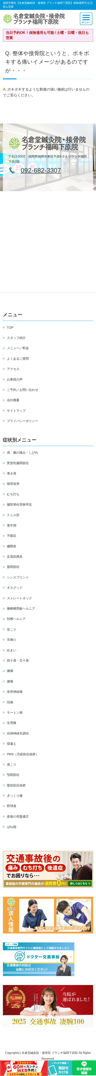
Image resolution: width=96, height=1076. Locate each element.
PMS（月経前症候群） (23, 754)
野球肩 (11, 806)
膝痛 (10, 671)
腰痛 (10, 681)
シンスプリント (18, 577)
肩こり (11, 764)
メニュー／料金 (18, 348)
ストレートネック (19, 598)
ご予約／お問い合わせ (22, 390)
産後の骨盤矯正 (18, 816)
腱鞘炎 (11, 546)
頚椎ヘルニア (16, 619)
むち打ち (13, 494)
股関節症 (13, 567)
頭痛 (10, 702)
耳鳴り (11, 639)
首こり (11, 629)
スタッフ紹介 (16, 338)
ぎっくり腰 (15, 795)
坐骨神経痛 (15, 691)
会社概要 (13, 400)
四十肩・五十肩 (18, 660)
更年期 (11, 525)
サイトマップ (16, 410)
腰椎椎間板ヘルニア (21, 608)
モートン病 (15, 712)
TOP (10, 327)
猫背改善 (13, 483)
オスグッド (15, 587)
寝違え (11, 743)
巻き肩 (11, 473)
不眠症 (11, 535)
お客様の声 (15, 379)
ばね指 (11, 827)
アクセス (13, 369)
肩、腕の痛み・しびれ (22, 452)
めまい (11, 650)
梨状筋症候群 (16, 785)
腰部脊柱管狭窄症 (19, 504)
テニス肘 (13, 515)
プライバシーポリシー (22, 421)
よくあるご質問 (18, 358)
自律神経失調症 (18, 733)
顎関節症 (13, 775)
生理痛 (11, 723)
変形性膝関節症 (18, 463)
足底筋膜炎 (15, 556)
